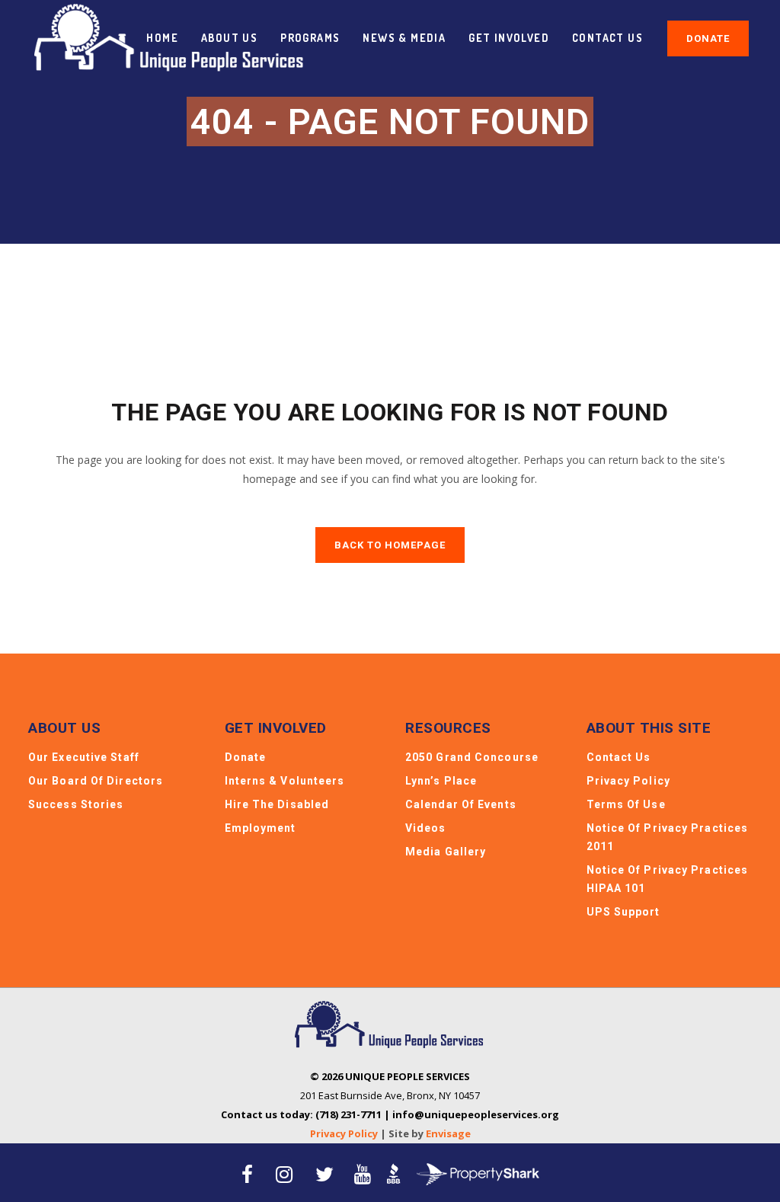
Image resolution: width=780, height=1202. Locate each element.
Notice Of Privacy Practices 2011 (668, 837)
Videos (425, 828)
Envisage (448, 1133)
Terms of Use (626, 804)
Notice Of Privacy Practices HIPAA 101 (668, 879)
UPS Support (623, 912)
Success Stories (76, 804)
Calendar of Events (460, 804)
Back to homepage (390, 545)
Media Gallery (445, 852)
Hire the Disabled (277, 804)
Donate (708, 38)
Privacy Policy (628, 781)
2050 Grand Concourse (472, 757)
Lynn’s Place (441, 781)
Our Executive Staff (83, 757)
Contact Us (619, 757)
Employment (260, 828)
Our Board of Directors (95, 781)
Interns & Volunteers (285, 781)
